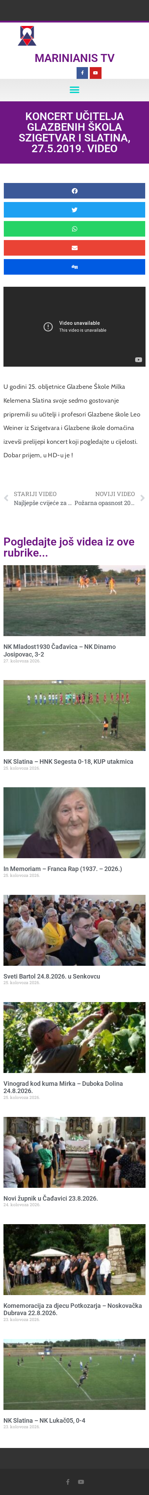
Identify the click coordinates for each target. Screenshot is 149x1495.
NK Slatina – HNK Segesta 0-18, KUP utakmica (68, 761)
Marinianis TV (75, 58)
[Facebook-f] (82, 73)
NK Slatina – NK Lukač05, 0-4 (44, 1420)
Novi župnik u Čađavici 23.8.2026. (50, 1198)
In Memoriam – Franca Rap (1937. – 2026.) (62, 868)
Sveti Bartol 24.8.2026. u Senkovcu (51, 976)
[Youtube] (96, 73)
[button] (74, 90)
